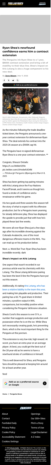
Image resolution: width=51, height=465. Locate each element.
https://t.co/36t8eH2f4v (14, 166)
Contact (6, 418)
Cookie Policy (8, 432)
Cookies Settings (10, 441)
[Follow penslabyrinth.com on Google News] (45, 383)
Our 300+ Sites (38, 418)
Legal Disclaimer (39, 432)
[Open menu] (3, 3)
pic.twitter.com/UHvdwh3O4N (17, 169)
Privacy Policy (8, 427)
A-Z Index (35, 437)
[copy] (17, 80)
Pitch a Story (37, 423)
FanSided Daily (9, 423)
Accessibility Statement (13, 437)
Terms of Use (37, 427)
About (5, 414)
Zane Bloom (10, 76)
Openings (35, 414)
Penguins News (16, 394)
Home (4, 394)
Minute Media (14, 448)
